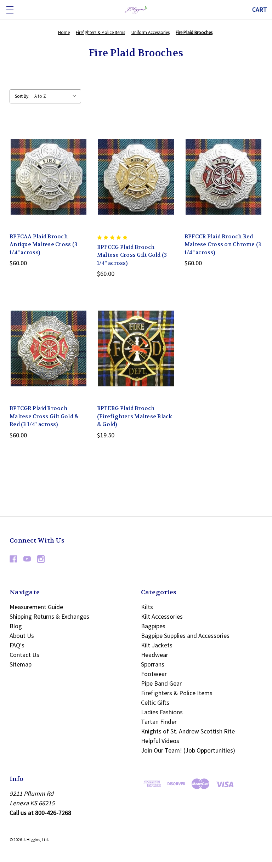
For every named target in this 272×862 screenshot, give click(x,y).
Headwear (154, 655)
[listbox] (57, 96)
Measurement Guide (36, 607)
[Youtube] (27, 559)
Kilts (147, 607)
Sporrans (152, 664)
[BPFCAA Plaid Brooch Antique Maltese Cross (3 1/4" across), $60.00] (48, 177)
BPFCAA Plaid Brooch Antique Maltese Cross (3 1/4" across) (43, 244)
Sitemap (21, 664)
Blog (16, 626)
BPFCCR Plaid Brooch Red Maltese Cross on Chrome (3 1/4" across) (223, 244)
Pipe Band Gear (161, 683)
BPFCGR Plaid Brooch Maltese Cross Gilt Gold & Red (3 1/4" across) (44, 416)
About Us (22, 635)
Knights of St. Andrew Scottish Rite (188, 731)
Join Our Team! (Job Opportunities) (188, 750)
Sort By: (22, 96)
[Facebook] (13, 559)
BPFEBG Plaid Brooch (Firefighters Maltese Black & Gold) (134, 416)
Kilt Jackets (156, 645)
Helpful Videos (160, 741)
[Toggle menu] (9, 9)
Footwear (154, 674)
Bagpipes (153, 626)
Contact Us (24, 655)
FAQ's (17, 645)
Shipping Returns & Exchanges (49, 616)
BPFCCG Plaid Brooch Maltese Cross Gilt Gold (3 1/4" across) (132, 255)
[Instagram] (41, 559)
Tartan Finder (159, 722)
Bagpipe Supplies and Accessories (185, 635)
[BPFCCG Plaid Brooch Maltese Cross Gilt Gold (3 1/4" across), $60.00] (136, 177)
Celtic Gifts (155, 702)
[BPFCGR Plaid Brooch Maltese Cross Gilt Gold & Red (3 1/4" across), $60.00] (48, 348)
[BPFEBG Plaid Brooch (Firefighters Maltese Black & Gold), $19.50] (136, 348)
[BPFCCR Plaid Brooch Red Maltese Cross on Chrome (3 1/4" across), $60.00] (223, 177)
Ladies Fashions (162, 712)
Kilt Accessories (162, 616)
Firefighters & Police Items (176, 693)
